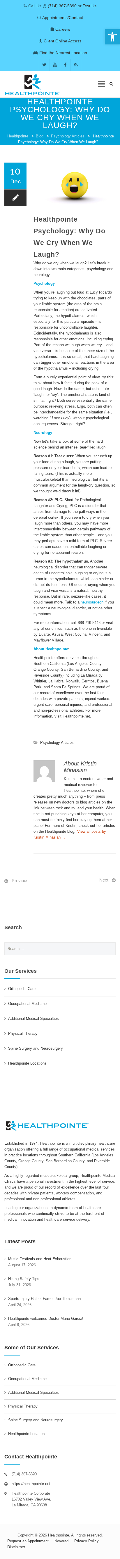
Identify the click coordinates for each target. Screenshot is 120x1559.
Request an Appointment (28, 1541)
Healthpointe (17, 136)
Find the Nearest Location (63, 52)
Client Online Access (62, 41)
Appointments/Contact (62, 17)
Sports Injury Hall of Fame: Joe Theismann (44, 1298)
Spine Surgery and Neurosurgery (35, 1048)
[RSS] (76, 65)
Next (103, 879)
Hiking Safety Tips (23, 1279)
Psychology (44, 283)
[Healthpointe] (36, 84)
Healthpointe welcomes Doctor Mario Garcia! (45, 1318)
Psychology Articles (67, 136)
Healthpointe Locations (27, 1063)
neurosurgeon (92, 602)
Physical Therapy (23, 1033)
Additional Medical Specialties (33, 1018)
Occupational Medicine (27, 1003)
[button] (112, 36)
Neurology (42, 432)
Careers (62, 29)
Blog (39, 136)
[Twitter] (44, 65)
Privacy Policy (86, 1541)
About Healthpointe (50, 649)
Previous (20, 880)
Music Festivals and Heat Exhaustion (39, 1259)
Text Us (89, 6)
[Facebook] (65, 65)
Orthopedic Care (22, 989)
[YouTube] (55, 65)
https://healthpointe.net (31, 1484)
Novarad (61, 1541)
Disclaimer (16, 1547)
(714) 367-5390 (62, 6)
